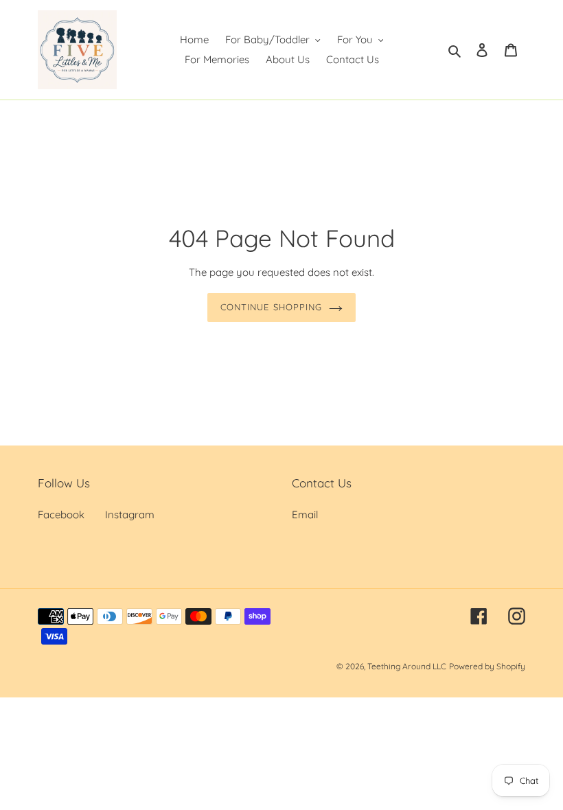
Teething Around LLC (406, 666)
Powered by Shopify (487, 666)
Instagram (129, 514)
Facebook (61, 514)
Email (305, 514)
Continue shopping (271, 306)
